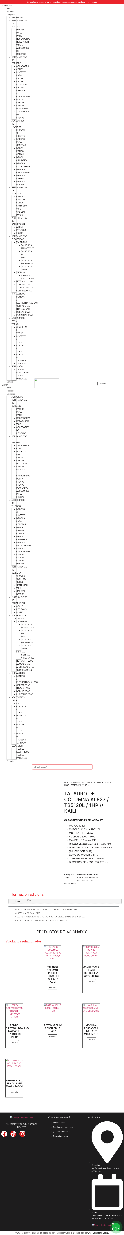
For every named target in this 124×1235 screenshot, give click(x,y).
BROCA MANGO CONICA (20, 151)
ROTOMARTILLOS (24, 282)
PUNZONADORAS (24, 315)
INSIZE (19, 233)
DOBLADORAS (23, 312)
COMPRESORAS (24, 291)
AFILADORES (22, 66)
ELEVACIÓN (17, 367)
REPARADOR (22, 42)
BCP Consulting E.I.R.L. (98, 1233)
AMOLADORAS (23, 285)
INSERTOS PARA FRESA (21, 75)
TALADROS (21, 242)
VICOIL (19, 45)
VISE (18, 209)
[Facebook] (4, 1134)
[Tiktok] (13, 1134)
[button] (9, 5)
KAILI (73, 883)
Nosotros (10, 12)
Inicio (9, 9)
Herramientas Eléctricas (79, 782)
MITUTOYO (21, 230)
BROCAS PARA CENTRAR (21, 142)
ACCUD (19, 227)
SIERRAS (20, 273)
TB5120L (90, 880)
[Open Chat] (116, 1227)
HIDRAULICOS (18, 294)
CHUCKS (20, 197)
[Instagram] (22, 1134)
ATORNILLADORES (25, 288)
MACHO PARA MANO (20, 33)
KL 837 (85, 877)
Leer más (52, 987)
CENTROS (21, 200)
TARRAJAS (21, 364)
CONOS (19, 69)
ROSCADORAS (23, 39)
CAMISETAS (22, 206)
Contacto (10, 382)
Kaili (79, 877)
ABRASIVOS (17, 18)
